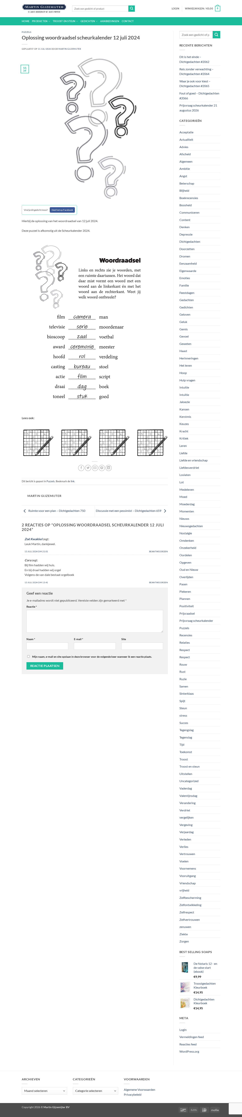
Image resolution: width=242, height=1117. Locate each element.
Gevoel (184, 336)
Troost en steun (64, 21)
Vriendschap (187, 883)
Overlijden (186, 577)
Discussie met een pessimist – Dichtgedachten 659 (129, 510)
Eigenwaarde (187, 271)
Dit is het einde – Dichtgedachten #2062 (194, 59)
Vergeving (185, 825)
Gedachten (186, 300)
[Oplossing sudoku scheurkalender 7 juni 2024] (114, 441)
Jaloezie (184, 402)
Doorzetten (187, 249)
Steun (183, 708)
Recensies (185, 635)
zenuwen (185, 927)
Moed (183, 496)
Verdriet (184, 810)
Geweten (185, 343)
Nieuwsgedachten (191, 526)
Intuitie (184, 387)
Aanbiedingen (109, 21)
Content (184, 220)
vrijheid (184, 890)
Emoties (184, 278)
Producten (39, 21)
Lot (181, 482)
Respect (184, 650)
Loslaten (185, 475)
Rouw (183, 664)
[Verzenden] (131, 8)
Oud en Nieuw (188, 569)
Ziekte (183, 934)
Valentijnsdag (188, 795)
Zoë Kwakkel (33, 539)
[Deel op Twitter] (88, 468)
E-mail (78, 639)
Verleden (185, 839)
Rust (182, 671)
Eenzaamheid (188, 263)
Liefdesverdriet (189, 467)
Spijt (182, 701)
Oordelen (185, 555)
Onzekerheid (187, 547)
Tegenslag (185, 737)
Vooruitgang (187, 876)
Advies (183, 147)
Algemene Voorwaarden (139, 1089)
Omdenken (186, 540)
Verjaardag (186, 832)
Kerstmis (185, 416)
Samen (183, 686)
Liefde (183, 453)
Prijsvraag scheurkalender (196, 620)
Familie (184, 285)
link (72, 481)
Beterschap (186, 183)
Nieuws (184, 518)
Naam (30, 639)
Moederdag (187, 504)
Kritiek (183, 438)
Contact (128, 21)
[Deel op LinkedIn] (108, 468)
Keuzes (184, 424)
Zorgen (184, 941)
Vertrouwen (187, 854)
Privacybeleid (132, 1094)
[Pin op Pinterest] (102, 468)
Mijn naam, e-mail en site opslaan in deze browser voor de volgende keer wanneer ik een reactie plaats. (92, 656)
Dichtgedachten (189, 241)
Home (25, 21)
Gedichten (88, 21)
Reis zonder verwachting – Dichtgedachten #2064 (196, 71)
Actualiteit (186, 139)
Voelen (183, 861)
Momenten (186, 511)
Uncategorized (189, 781)
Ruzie (183, 679)
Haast (183, 351)
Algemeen (185, 161)
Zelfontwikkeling (190, 905)
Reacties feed (188, 1044)
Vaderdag (185, 788)
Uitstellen (185, 774)
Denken (184, 227)
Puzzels (26, 32)
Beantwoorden (158, 551)
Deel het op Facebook (62, 210)
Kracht (183, 431)
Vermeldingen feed (191, 1037)
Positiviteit (186, 606)
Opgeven (185, 562)
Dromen (184, 256)
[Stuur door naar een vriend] (95, 468)
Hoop (183, 373)
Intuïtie (184, 394)
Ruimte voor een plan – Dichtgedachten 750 (56, 510)
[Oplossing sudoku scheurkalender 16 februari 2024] (38, 441)
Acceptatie (186, 132)
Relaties (184, 642)
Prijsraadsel (187, 613)
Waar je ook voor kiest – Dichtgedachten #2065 (194, 83)
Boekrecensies (188, 198)
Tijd (181, 744)
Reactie (31, 606)
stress (183, 715)
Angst (183, 176)
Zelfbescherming (190, 897)
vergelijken (186, 817)
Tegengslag (186, 730)
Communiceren (189, 212)
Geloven (184, 314)
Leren (183, 445)
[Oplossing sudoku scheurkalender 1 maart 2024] (76, 441)
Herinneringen (188, 358)
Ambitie (184, 168)
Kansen (184, 409)
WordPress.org (189, 1051)
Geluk (183, 322)
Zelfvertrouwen (189, 919)
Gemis (183, 329)
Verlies (183, 846)
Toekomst (185, 752)
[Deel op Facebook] (81, 468)
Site (123, 639)
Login (183, 1029)
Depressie (185, 234)
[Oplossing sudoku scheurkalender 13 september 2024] (152, 441)
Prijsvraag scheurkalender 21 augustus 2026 (198, 108)
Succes (183, 723)
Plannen (184, 598)
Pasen (183, 584)
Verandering (187, 803)
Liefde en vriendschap (193, 460)
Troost (183, 759)
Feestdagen (186, 292)
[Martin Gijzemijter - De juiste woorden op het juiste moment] (44, 8)
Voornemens (187, 868)
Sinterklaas (186, 693)
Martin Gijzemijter (69, 49)
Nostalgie (185, 533)
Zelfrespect (186, 912)
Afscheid (185, 154)
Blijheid (184, 190)
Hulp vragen (187, 380)
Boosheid (185, 205)
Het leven (185, 365)
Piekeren (185, 591)
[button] (175, 8)
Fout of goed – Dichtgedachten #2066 (199, 95)
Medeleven (186, 489)
